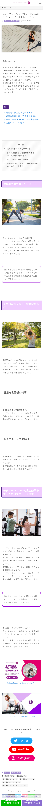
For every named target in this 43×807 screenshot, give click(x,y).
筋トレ (7, 21)
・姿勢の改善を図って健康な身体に (20, 116)
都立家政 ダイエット (10, 779)
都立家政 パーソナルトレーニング (15, 785)
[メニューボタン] (40, 3)
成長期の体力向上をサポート (19, 149)
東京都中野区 (9, 776)
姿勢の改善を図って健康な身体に (20, 153)
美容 (12, 21)
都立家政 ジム (21, 776)
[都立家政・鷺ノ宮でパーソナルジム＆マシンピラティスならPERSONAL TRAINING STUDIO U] (21, 3)
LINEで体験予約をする (11, 803)
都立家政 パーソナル (26, 779)
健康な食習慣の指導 (18, 156)
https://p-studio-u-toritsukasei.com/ (21, 716)
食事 (17, 21)
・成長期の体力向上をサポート (18, 113)
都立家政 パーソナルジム (12, 782)
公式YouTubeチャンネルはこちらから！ (21, 683)
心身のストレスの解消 (19, 159)
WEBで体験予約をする (32, 803)
